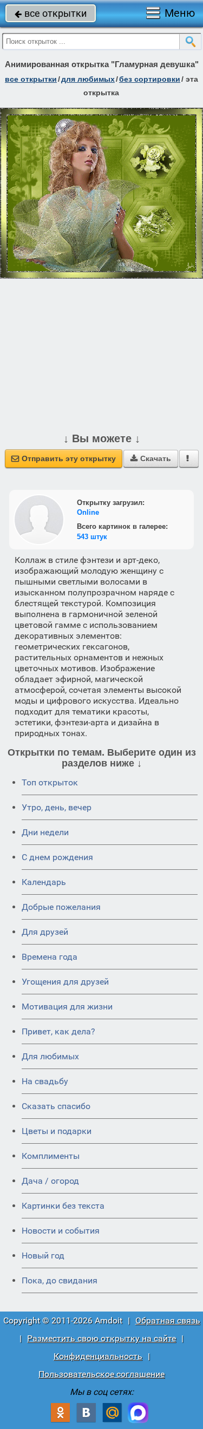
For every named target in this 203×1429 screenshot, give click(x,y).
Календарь (44, 882)
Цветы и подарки (56, 1131)
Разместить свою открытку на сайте (101, 1338)
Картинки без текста (63, 1206)
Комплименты (51, 1156)
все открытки (51, 13)
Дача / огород (50, 1181)
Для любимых (50, 1056)
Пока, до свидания (59, 1280)
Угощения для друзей (65, 981)
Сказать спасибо (56, 1106)
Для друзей (45, 932)
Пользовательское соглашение (101, 1374)
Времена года (49, 957)
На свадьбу (45, 1081)
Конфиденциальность (98, 1356)
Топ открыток (50, 782)
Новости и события (61, 1230)
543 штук (92, 537)
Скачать (150, 458)
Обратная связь (167, 1320)
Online (88, 512)
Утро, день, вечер (56, 807)
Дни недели (45, 832)
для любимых (88, 79)
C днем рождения (57, 857)
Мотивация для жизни (67, 1006)
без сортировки (149, 79)
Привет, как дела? (58, 1031)
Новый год (43, 1255)
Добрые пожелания (61, 907)
